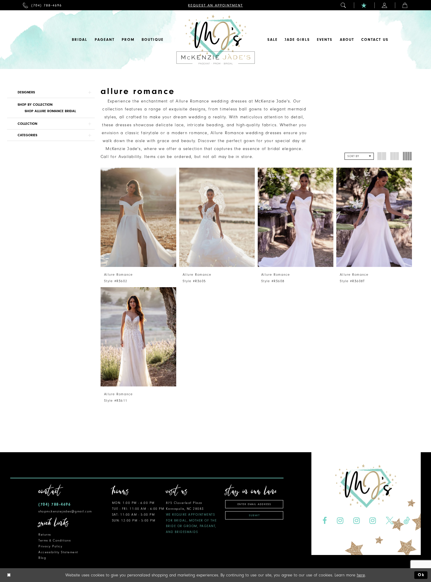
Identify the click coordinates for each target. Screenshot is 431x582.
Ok (421, 575)
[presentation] (138, 217)
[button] (343, 5)
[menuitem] (42, 5)
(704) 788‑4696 (54, 504)
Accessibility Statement (58, 552)
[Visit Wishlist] (364, 5)
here (361, 575)
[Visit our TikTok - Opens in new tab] (406, 520)
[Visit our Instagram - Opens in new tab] (340, 520)
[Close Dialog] (9, 575)
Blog (42, 558)
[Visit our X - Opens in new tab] (390, 520)
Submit (254, 515)
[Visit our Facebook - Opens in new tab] (324, 520)
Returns (44, 534)
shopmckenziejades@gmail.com (65, 511)
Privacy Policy (50, 546)
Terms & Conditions (54, 540)
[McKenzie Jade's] (215, 40)
